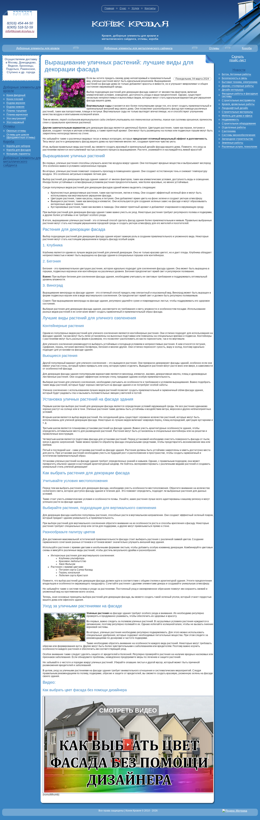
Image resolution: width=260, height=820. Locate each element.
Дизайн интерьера (232, 89)
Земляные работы (232, 142)
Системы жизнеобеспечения (238, 135)
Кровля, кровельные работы (238, 104)
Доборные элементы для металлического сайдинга (138, 48)
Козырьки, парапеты (18, 153)
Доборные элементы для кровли (38, 48)
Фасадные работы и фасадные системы (240, 95)
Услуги (135, 8)
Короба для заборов (18, 146)
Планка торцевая (16, 110)
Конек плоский (14, 99)
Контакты (150, 8)
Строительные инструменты (238, 100)
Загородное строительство (237, 139)
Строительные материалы (237, 111)
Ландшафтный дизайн (235, 108)
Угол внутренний (16, 118)
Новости (239, 70)
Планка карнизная (17, 114)
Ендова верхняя (15, 103)
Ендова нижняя (15, 106)
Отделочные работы (234, 127)
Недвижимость (230, 119)
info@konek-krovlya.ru (19, 31)
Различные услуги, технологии (239, 146)
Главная (109, 8)
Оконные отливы (16, 130)
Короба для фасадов (18, 149)
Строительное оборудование (239, 123)
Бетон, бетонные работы (236, 74)
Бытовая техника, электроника (239, 82)
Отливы (214, 48)
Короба (247, 48)
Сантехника (229, 131)
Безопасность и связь (234, 78)
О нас (123, 8)
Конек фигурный (15, 95)
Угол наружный (15, 122)
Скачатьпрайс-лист (237, 58)
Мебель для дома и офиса (237, 115)
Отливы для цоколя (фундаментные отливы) (20, 136)
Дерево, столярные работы (238, 85)
